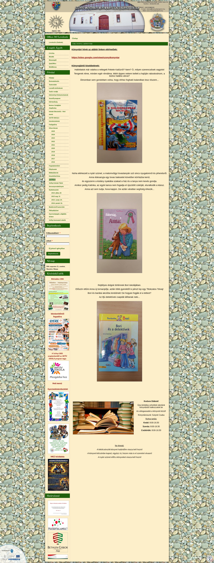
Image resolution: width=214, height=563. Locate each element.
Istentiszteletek (54, 121)
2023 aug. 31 (55, 196)
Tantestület (53, 85)
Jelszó (49, 240)
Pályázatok (53, 169)
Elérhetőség (53, 102)
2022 (53, 141)
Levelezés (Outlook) (56, 42)
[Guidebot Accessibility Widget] (210, 559)
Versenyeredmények (56, 186)
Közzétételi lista (54, 176)
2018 (53, 155)
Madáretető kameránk (57, 207)
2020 (53, 148)
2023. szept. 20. (56, 200)
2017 (53, 159)
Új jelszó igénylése (57, 248)
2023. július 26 (56, 193)
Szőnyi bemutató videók (57, 220)
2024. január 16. (57, 203)
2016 (53, 162)
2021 (53, 145)
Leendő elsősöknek (56, 88)
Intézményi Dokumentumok (58, 95)
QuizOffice (52, 63)
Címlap (75, 38)
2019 (53, 152)
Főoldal (51, 78)
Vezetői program (54, 98)
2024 (53, 134)
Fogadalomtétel (54, 166)
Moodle (51, 57)
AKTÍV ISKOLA (54, 118)
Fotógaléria (53, 125)
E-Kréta (51, 53)
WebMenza (53, 67)
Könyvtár (52, 179)
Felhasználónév (53, 232)
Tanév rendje (53, 92)
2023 (53, 138)
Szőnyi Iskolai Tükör (56, 183)
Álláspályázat (53, 210)
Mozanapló (52, 60)
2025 (53, 131)
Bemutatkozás (54, 81)
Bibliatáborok (53, 173)
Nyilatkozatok (54, 190)
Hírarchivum (53, 128)
